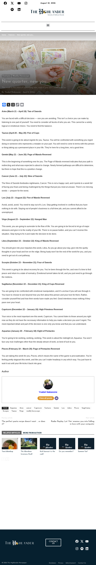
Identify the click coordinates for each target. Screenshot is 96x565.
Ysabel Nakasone (13, 92)
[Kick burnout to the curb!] (48, 443)
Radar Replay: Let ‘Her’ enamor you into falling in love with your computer (72, 422)
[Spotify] (12, 9)
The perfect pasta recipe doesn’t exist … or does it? (23, 422)
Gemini (56, 408)
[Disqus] (48, 498)
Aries (22, 408)
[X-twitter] (12, 3)
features (47, 408)
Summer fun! (83, 451)
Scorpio (6, 411)
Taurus (14, 411)
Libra (69, 408)
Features (6, 76)
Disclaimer (52, 563)
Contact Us (82, 563)
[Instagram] (26, 3)
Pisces (76, 408)
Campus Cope (26, 448)
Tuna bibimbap (7, 451)
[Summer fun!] (86, 443)
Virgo (21, 411)
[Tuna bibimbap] (10, 443)
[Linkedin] (19, 9)
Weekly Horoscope (20, 76)
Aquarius (13, 408)
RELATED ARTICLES (11, 433)
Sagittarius (86, 408)
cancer (28, 408)
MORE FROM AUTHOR (32, 433)
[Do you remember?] (67, 443)
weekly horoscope (33, 411)
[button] (48, 25)
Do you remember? (66, 451)
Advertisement (71, 563)
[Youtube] (19, 3)
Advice (43, 448)
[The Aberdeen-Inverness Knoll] (29, 443)
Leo (63, 408)
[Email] (56, 398)
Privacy (60, 563)
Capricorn (38, 408)
